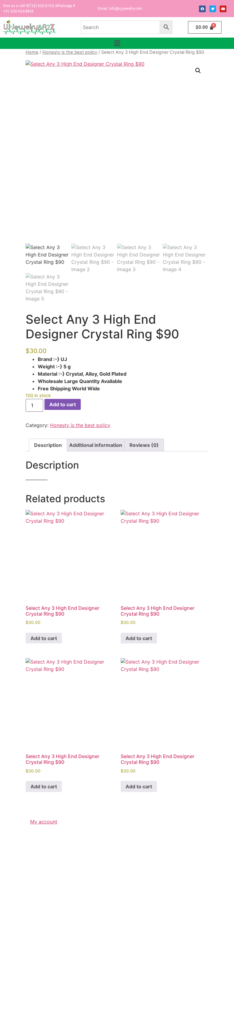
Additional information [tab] (95, 445)
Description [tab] (48, 445)
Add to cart (62, 404)
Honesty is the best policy (69, 52)
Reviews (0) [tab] (144, 445)
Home (32, 52)
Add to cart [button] (43, 638)
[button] (117, 43)
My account (43, 822)
